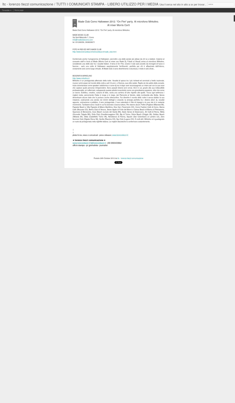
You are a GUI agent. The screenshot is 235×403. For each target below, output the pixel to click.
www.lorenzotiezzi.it (120, 135)
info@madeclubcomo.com (83, 39)
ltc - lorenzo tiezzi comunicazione (130, 158)
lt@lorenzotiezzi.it (98, 142)
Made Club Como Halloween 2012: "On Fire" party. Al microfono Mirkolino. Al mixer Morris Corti (118, 23)
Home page (19, 10)
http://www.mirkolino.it (81, 78)
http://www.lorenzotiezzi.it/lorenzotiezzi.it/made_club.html (94, 51)
